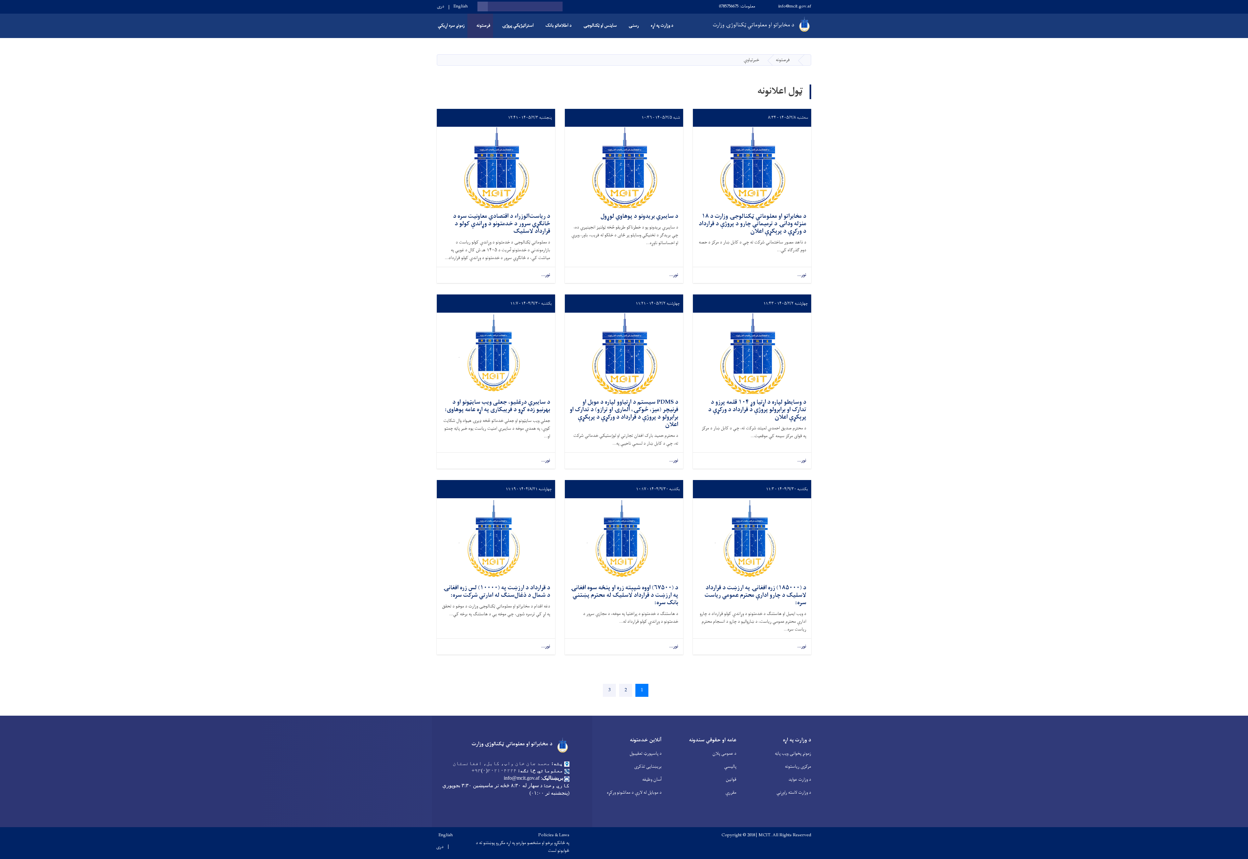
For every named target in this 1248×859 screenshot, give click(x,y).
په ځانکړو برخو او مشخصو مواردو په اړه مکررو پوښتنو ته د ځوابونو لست (522, 847)
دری (440, 6)
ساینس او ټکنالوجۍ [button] (600, 25)
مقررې (730, 792)
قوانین (731, 779)
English (460, 6)
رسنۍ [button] (634, 25)
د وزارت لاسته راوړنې (793, 792)
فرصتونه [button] (483, 25)
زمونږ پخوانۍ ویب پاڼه (793, 753)
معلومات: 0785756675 (737, 6)
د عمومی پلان (724, 753)
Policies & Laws (553, 835)
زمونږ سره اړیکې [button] (451, 25)
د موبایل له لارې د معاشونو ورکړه (634, 792)
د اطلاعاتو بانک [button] (558, 25)
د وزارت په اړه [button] (662, 25)
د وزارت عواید (799, 779)
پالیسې (730, 766)
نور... (801, 275)
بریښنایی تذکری (648, 766)
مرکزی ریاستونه (798, 766)
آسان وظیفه (652, 779)
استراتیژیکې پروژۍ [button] (518, 25)
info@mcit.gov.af (794, 6)
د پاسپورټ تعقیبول (646, 753)
